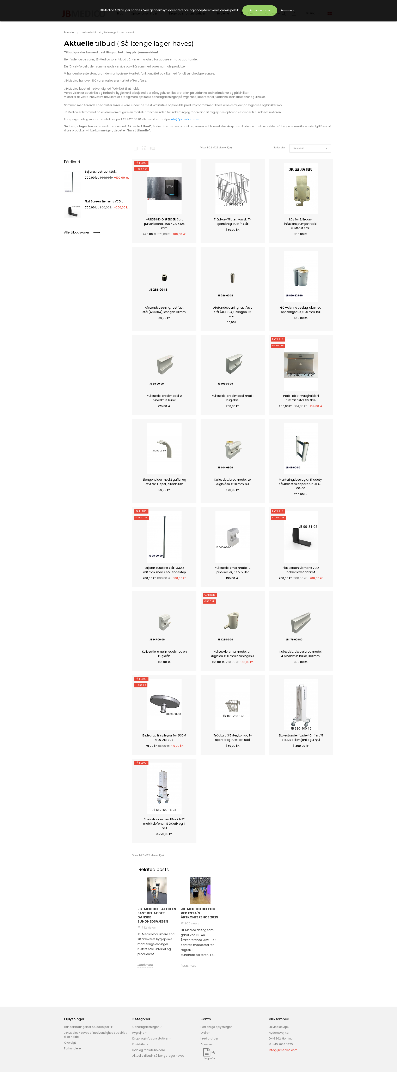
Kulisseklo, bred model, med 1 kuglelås (233, 398)
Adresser (207, 1044)
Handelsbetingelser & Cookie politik (88, 1027)
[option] (157, 922)
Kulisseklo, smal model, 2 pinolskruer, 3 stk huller (232, 570)
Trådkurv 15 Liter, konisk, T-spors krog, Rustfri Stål (232, 221)
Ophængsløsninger (145, 1027)
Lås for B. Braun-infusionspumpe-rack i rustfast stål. (300, 223)
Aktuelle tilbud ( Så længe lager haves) (158, 1056)
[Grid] (135, 148)
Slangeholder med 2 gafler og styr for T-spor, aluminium (164, 482)
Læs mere (287, 10)
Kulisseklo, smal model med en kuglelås (164, 654)
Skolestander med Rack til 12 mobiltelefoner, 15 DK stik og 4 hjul (164, 823)
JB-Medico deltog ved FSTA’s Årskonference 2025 (199, 913)
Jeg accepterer (259, 10)
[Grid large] (144, 148)
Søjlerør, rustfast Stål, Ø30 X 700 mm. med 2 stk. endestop (164, 570)
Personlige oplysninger (216, 1027)
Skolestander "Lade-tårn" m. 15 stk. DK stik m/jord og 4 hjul (301, 737)
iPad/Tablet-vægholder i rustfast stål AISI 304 (301, 398)
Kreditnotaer (209, 1039)
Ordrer (205, 1033)
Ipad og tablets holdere (148, 1050)
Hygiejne (138, 1033)
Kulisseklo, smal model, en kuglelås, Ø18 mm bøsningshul (232, 654)
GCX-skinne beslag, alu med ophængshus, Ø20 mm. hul (300, 310)
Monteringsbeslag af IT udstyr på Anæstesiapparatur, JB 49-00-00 (301, 484)
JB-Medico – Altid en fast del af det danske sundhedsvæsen (157, 915)
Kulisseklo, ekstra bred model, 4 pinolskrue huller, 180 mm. (301, 654)
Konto (206, 1019)
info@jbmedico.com (283, 1050)
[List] (152, 148)
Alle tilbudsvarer (77, 232)
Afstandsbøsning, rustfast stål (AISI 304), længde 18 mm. (164, 310)
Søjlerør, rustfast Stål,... (101, 172)
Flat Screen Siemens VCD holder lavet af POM (301, 570)
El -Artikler (139, 1044)
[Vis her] (164, 241)
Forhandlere (72, 1048)
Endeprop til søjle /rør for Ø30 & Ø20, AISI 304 (164, 737)
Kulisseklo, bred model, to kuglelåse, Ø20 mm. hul (232, 482)
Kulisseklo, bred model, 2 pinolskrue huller (164, 398)
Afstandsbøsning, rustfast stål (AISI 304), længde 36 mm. (232, 312)
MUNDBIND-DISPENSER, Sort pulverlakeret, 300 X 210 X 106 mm (164, 223)
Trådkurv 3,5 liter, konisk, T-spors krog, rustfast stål (232, 737)
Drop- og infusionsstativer (150, 1039)
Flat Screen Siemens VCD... (104, 201)
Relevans (310, 148)
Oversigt (70, 1043)
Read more (145, 965)
